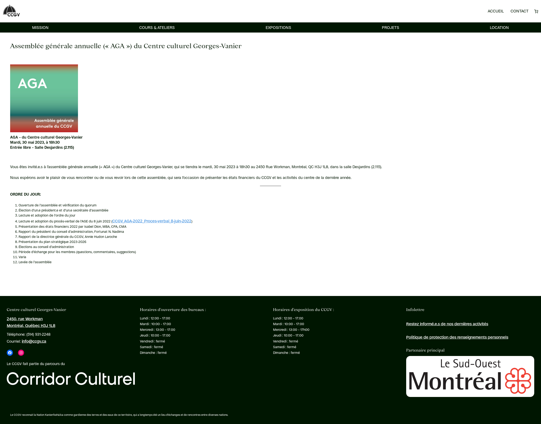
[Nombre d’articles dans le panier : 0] (536, 11)
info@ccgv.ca (34, 341)
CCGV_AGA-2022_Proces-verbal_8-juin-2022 (151, 221)
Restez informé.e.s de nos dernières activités (447, 324)
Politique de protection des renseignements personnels (457, 337)
